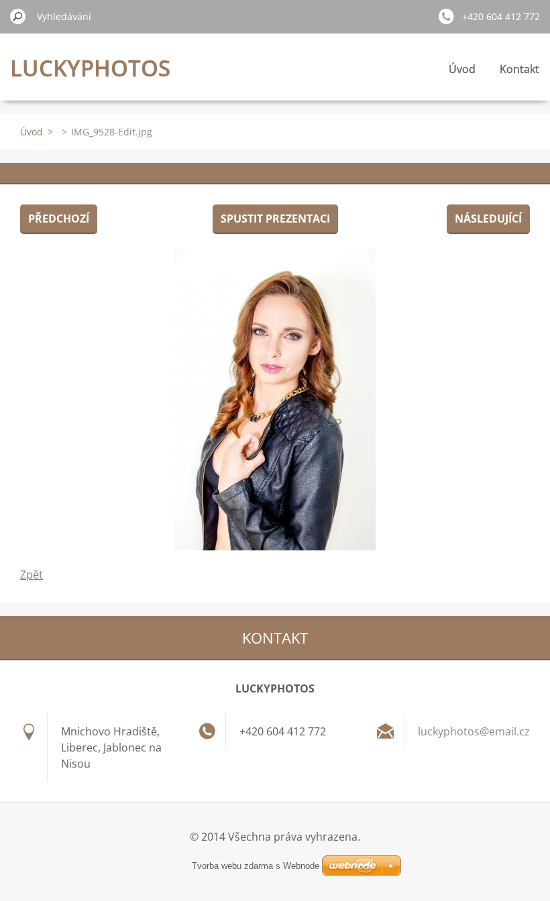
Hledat (18, 16)
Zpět (31, 574)
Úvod (462, 69)
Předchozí (58, 218)
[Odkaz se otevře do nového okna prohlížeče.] (275, 399)
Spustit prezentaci (275, 218)
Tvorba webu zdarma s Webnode (255, 866)
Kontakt (519, 69)
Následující (488, 218)
